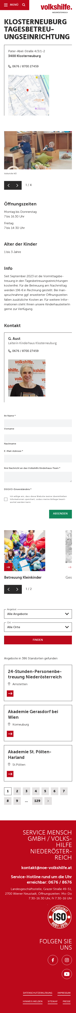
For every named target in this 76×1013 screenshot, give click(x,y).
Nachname (10, 443)
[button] (8, 185)
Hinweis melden (32, 1001)
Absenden (60, 513)
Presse (67, 1001)
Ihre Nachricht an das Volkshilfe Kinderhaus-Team (32, 468)
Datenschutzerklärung (37, 993)
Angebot (11, 609)
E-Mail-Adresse (13, 451)
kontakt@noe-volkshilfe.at (46, 867)
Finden (38, 640)
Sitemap (52, 1001)
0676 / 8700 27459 (25, 66)
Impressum (64, 993)
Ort (9, 622)
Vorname (9, 428)
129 (37, 801)
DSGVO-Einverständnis (17, 489)
